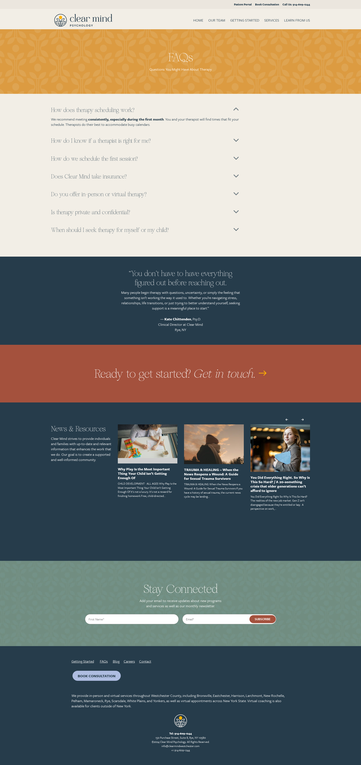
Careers (129, 661)
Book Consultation (267, 4)
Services (271, 20)
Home (198, 20)
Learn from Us (297, 20)
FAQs (104, 661)
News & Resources (78, 428)
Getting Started (244, 20)
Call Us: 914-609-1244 (296, 4)
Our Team (216, 20)
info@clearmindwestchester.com (180, 746)
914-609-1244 (183, 733)
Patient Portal (243, 4)
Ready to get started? (176, 374)
